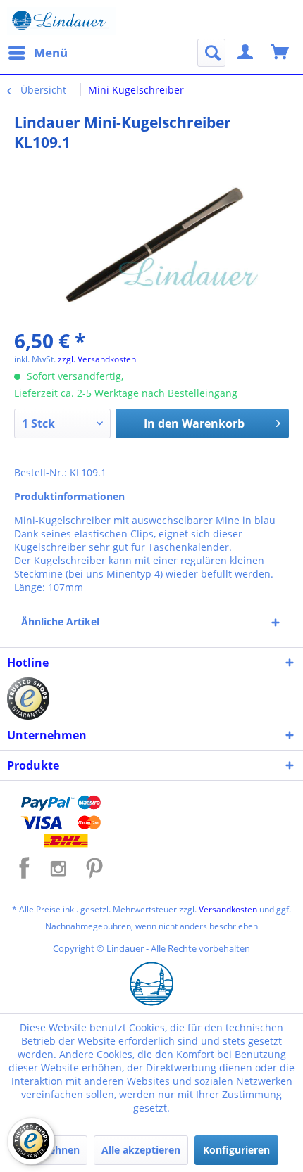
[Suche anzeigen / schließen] (211, 53)
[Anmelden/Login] (246, 53)
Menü (51, 52)
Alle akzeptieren (140, 1150)
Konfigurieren (236, 1150)
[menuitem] (37, 53)
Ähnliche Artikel (60, 621)
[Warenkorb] (280, 53)
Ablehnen (56, 1150)
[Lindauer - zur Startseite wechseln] (61, 21)
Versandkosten (228, 909)
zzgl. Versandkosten (97, 359)
